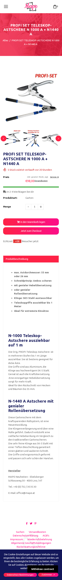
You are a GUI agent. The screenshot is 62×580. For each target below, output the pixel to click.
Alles (5, 40)
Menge (7, 206)
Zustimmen (48, 575)
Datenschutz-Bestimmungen (20, 575)
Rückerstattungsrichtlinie (31, 546)
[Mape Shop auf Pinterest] (35, 523)
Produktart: (10, 197)
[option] (31, 100)
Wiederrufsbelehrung (39, 539)
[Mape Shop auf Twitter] (31, 523)
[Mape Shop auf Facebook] (26, 523)
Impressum (16, 539)
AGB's (46, 535)
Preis (6, 177)
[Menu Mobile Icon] (6, 7)
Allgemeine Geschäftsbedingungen (31, 543)
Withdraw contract (42, 569)
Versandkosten (37, 531)
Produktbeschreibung (17, 259)
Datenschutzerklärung (25, 535)
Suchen (20, 531)
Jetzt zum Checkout (31, 231)
